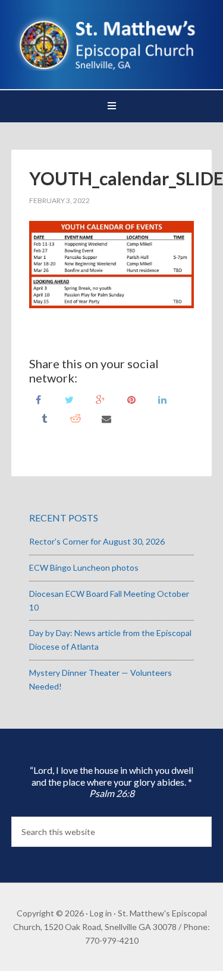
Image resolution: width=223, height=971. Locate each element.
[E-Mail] (106, 417)
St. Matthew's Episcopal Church (111, 41)
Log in (101, 913)
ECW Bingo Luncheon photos (84, 567)
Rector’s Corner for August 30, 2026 (97, 541)
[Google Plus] (100, 398)
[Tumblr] (44, 417)
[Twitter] (69, 398)
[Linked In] (162, 398)
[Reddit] (75, 417)
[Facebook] (38, 398)
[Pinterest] (131, 398)
